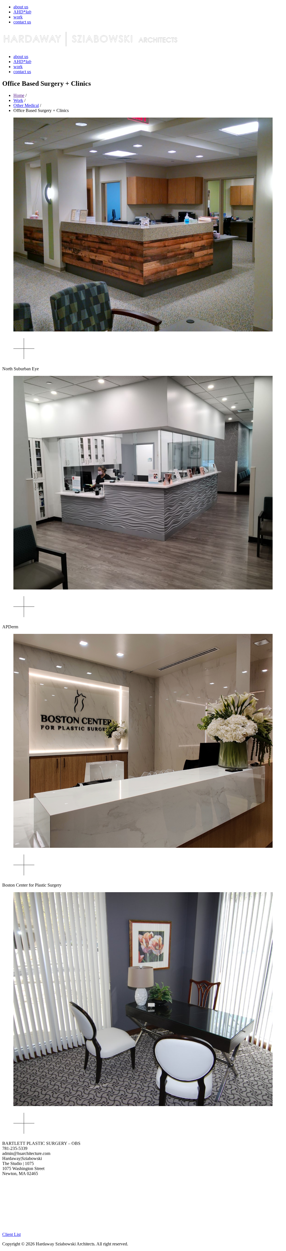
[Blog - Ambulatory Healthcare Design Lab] (30, 1229)
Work (18, 100)
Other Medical (26, 105)
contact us (22, 22)
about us (20, 6)
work (18, 17)
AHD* (22, 11)
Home (18, 95)
